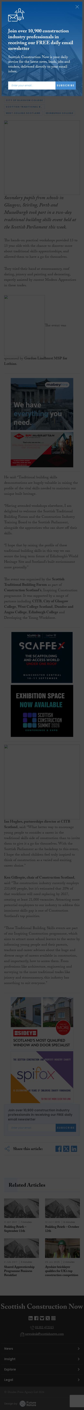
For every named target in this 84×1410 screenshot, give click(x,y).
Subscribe (66, 85)
